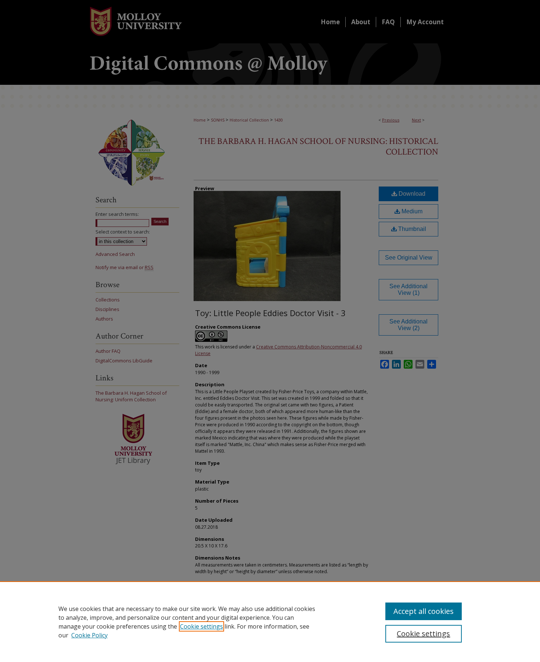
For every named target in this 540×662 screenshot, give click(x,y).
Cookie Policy (89, 635)
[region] (270, 621)
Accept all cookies (423, 611)
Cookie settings (201, 626)
